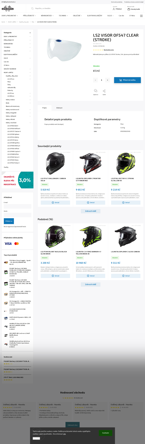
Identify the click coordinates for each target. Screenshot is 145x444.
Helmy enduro (10, 100)
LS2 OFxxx (11, 79)
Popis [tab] (44, 108)
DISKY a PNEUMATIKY (10, 36)
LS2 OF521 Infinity (13, 137)
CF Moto (6, 65)
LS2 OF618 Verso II (13, 157)
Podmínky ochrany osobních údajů (133, 2)
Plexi (9, 82)
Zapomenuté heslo (20, 227)
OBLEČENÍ (7, 51)
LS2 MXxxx (11, 96)
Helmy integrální (11, 113)
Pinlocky (10, 90)
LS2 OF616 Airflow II (14, 129)
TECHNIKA (7, 47)
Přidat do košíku (129, 80)
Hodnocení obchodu (72, 393)
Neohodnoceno (109, 50)
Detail (57, 202)
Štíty (9, 85)
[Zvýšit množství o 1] (107, 80)
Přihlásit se (8, 221)
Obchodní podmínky (116, 2)
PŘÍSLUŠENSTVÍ (9, 40)
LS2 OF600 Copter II (14, 151)
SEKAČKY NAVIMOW (10, 69)
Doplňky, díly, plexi (12, 76)
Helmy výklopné (11, 116)
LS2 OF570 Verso (13, 140)
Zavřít (137, 98)
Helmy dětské (10, 119)
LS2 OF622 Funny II (13, 163)
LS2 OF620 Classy (13, 160)
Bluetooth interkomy (13, 106)
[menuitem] (11, 16)
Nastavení (36, 438)
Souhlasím (105, 433)
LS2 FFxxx (11, 93)
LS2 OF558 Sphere (13, 134)
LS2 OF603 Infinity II (14, 146)
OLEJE (6, 58)
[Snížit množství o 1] (95, 80)
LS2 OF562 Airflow (13, 149)
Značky (6, 167)
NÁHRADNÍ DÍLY (8, 44)
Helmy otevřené (11, 123)
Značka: (99, 46)
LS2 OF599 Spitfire (14, 143)
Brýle (7, 103)
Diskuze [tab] (59, 108)
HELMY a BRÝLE (8, 72)
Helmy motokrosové (12, 110)
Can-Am (6, 62)
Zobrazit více (72, 425)
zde (64, 434)
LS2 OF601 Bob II (13, 126)
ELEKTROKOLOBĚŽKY (11, 54)
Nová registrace (9, 227)
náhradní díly (12, 88)
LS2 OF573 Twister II (14, 131)
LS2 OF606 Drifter (13, 154)
